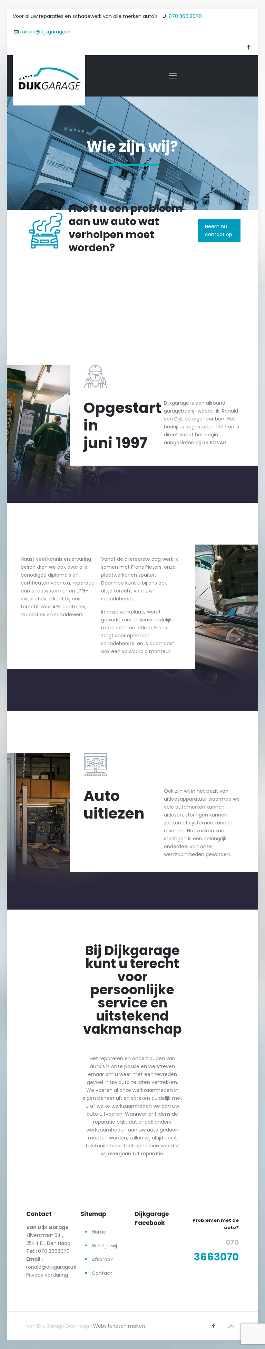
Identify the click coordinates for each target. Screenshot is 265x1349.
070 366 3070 (185, 16)
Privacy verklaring (47, 1274)
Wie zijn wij (104, 1245)
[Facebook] (248, 47)
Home (99, 1231)
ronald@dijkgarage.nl (45, 31)
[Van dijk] (49, 80)
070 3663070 (54, 1251)
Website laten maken (119, 1325)
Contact (102, 1273)
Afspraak (102, 1259)
